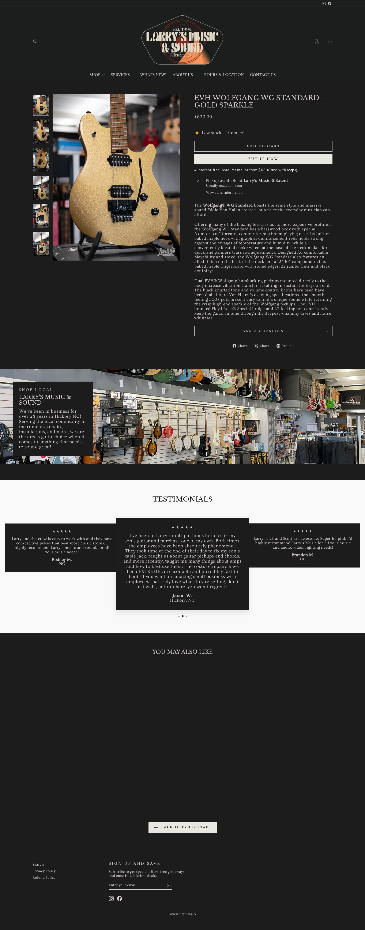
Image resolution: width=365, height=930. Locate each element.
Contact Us (263, 75)
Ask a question (263, 331)
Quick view (68, 768)
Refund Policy (44, 878)
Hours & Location (223, 75)
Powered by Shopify (182, 914)
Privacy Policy (44, 871)
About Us (183, 75)
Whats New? (153, 75)
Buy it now (263, 159)
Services (121, 75)
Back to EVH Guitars (185, 827)
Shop (95, 75)
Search (38, 864)
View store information (224, 192)
